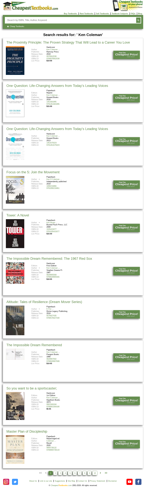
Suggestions (60, 481)
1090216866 (51, 186)
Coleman (50, 441)
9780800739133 (52, 450)
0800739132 (51, 448)
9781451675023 (52, 145)
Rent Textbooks (86, 14)
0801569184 (51, 404)
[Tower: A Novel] (15, 248)
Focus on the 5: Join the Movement (33, 172)
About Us (33, 481)
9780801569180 (52, 407)
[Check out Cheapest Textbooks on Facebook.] (138, 482)
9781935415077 (52, 231)
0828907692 (51, 359)
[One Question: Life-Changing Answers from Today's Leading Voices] (15, 116)
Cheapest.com (61, 485)
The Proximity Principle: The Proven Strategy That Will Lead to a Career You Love (68, 42)
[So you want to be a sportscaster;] (15, 419)
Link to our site (46, 481)
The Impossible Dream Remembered (34, 345)
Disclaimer (112, 481)
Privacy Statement (97, 481)
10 (95, 473)
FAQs (133, 14)
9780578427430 (52, 318)
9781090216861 (52, 188)
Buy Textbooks (70, 14)
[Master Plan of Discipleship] (15, 463)
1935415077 (51, 229)
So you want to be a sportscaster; (31, 388)
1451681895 (51, 102)
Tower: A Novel (17, 215)
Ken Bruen (50, 222)
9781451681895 (52, 104)
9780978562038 (52, 59)
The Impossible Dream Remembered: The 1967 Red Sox (49, 258)
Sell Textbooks (102, 14)
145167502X (51, 143)
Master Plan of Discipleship (26, 431)
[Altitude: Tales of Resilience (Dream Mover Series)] (15, 335)
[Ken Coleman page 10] (105, 473)
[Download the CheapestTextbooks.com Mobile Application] (127, 11)
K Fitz (48, 309)
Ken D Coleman (52, 179)
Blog (140, 14)
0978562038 (51, 56)
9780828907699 (52, 361)
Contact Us (82, 481)
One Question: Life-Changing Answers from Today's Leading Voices (57, 86)
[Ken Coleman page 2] (100, 473)
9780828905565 (52, 277)
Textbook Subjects (120, 14)
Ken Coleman (52, 49)
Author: (34, 179)
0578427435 (51, 316)
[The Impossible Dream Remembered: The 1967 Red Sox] (15, 283)
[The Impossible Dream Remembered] (15, 359)
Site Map (71, 481)
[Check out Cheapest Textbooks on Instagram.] (6, 482)
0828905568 (51, 275)
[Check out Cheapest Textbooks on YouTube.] (129, 482)
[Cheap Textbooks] (30, 10)
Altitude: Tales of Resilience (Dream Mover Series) (44, 302)
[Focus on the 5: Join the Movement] (15, 203)
